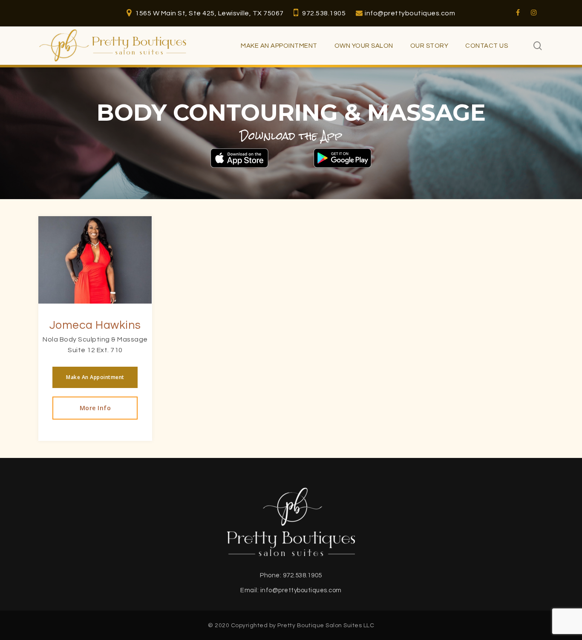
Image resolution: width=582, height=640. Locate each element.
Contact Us (486, 46)
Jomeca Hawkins (95, 325)
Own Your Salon (363, 46)
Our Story (429, 46)
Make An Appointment (279, 46)
